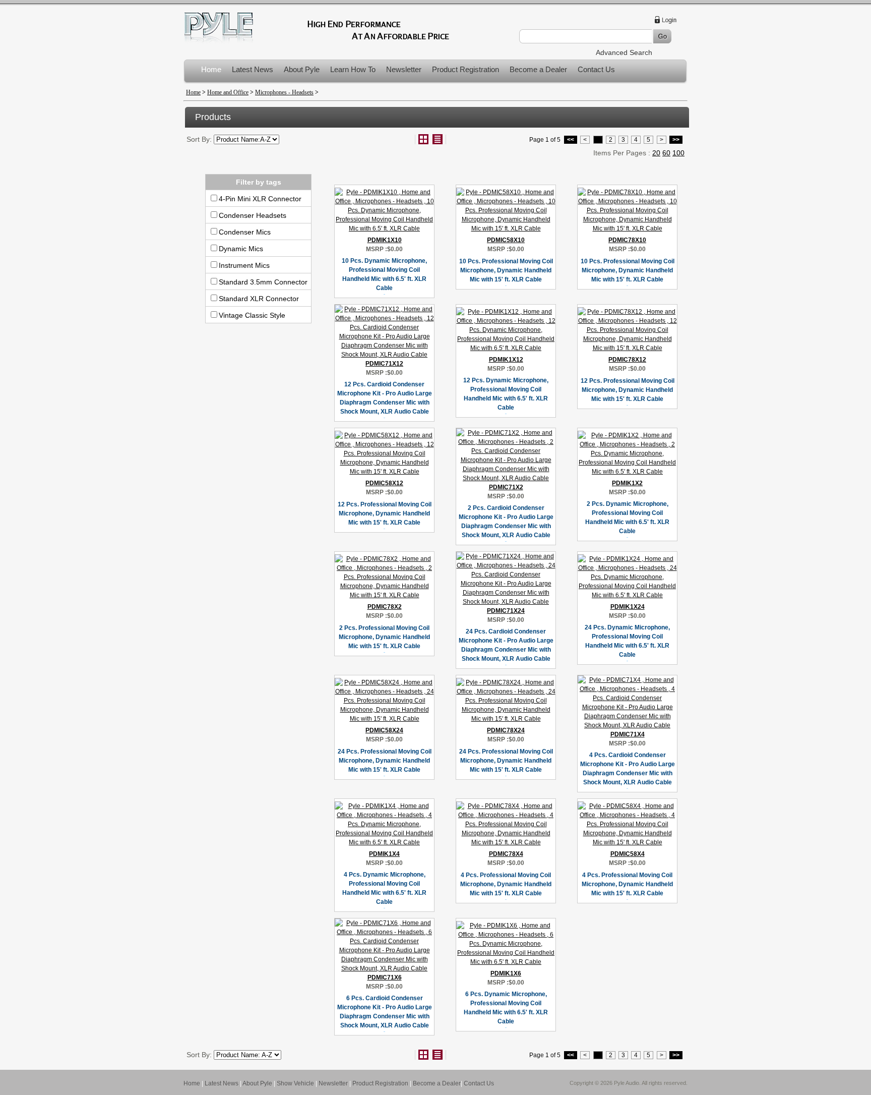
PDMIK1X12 (506, 359)
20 (656, 153)
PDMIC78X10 (627, 240)
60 (666, 153)
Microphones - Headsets (284, 92)
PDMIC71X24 (506, 610)
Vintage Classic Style (252, 315)
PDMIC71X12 (384, 363)
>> (675, 139)
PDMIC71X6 (384, 977)
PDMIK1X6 (505, 973)
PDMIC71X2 (506, 487)
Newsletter (403, 69)
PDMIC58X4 (627, 853)
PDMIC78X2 (384, 606)
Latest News (252, 69)
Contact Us (596, 69)
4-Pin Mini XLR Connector (260, 199)
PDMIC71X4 (627, 734)
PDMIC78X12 (627, 359)
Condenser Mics (245, 232)
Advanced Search (624, 52)
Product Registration (465, 69)
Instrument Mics (244, 265)
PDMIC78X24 (506, 730)
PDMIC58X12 (384, 483)
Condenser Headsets (252, 215)
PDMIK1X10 (384, 240)
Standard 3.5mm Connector (263, 282)
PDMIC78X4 (506, 853)
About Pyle (302, 69)
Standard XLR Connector (259, 299)
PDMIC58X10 (506, 240)
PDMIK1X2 (627, 483)
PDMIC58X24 (384, 730)
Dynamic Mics (241, 249)
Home (211, 69)
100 (678, 153)
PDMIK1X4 (384, 853)
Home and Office (227, 92)
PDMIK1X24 (627, 606)
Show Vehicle (295, 1083)
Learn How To (353, 69)
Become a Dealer (538, 69)
